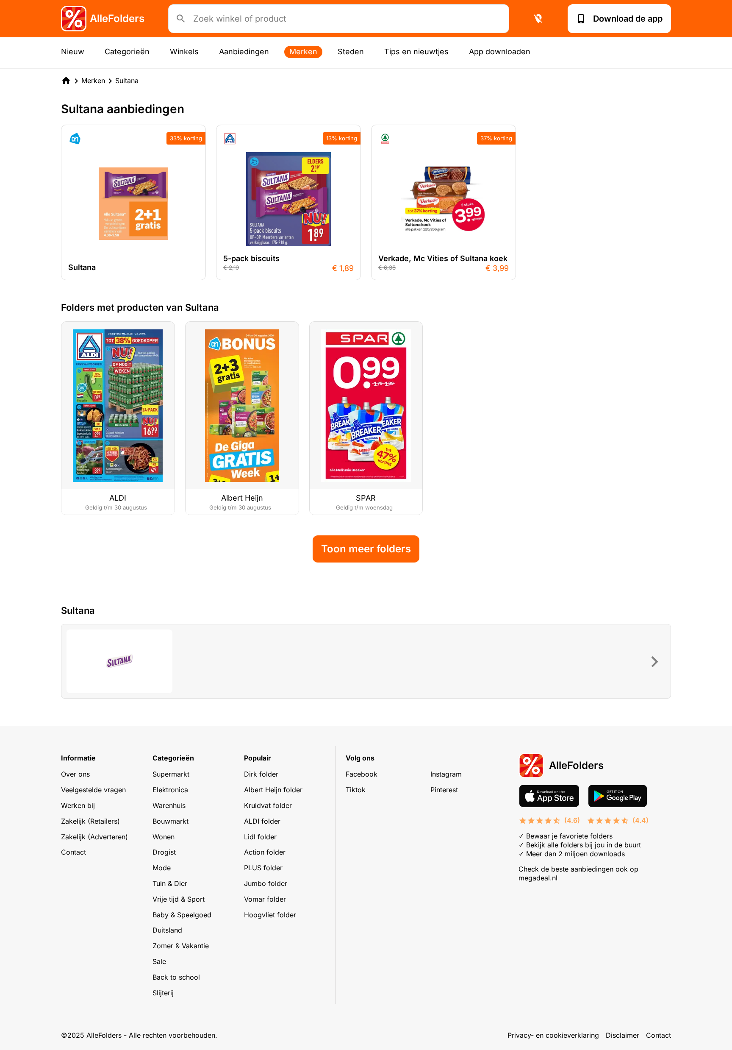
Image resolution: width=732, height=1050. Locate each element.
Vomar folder (265, 899)
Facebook (361, 774)
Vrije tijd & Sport (178, 899)
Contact (73, 852)
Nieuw (72, 51)
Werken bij (78, 805)
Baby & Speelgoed (181, 915)
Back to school (176, 977)
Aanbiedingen (244, 51)
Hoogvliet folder (270, 915)
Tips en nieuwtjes (416, 51)
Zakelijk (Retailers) (90, 821)
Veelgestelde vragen (93, 789)
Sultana (127, 80)
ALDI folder (262, 821)
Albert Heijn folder (273, 789)
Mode (161, 867)
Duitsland (167, 930)
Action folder (265, 852)
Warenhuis (169, 805)
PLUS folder (263, 867)
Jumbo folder (265, 883)
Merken (303, 51)
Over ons (75, 774)
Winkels (184, 51)
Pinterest (444, 789)
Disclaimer (622, 1035)
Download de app (628, 19)
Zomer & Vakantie (180, 945)
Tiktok (356, 789)
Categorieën (127, 51)
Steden (351, 51)
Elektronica (170, 789)
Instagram (446, 774)
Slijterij (163, 993)
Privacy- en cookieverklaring (553, 1035)
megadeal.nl (537, 878)
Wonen (163, 837)
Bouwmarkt (170, 821)
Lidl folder (260, 837)
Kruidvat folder (268, 805)
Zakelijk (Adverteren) (94, 837)
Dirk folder (261, 774)
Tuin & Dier (169, 883)
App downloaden (499, 51)
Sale (159, 961)
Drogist (164, 852)
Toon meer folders (366, 549)
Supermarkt (170, 774)
